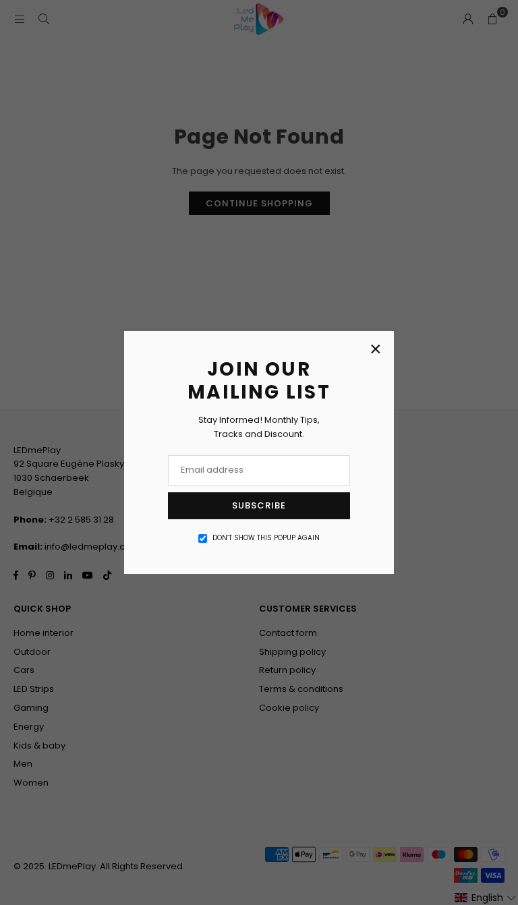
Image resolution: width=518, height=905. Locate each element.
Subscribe (259, 505)
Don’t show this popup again (266, 538)
